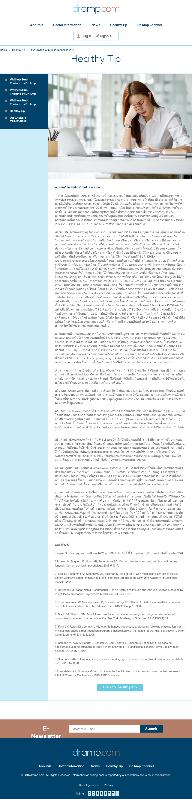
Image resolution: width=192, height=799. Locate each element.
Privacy (108, 785)
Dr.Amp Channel (149, 25)
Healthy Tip (118, 25)
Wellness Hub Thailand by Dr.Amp (23, 81)
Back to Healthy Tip (120, 687)
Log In (86, 36)
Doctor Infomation (71, 766)
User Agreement (89, 785)
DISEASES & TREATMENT (18, 119)
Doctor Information (67, 25)
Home (3, 49)
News (96, 25)
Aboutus (36, 25)
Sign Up (106, 36)
